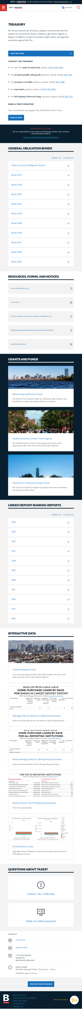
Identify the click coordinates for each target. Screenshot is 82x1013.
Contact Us (18, 1006)
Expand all (56, 158)
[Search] (77, 7)
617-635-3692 (50, 89)
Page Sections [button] (17, 53)
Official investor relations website (41, 137)
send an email (22, 948)
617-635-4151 (66, 75)
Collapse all (68, 158)
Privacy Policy (19, 995)
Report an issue (61, 999)
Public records (20, 1001)
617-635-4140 (57, 68)
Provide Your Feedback (41, 984)
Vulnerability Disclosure (24, 998)
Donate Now (16, 117)
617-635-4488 (58, 82)
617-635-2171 (67, 97)
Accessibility (18, 1004)
